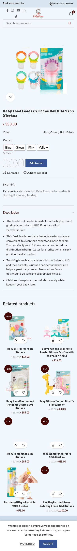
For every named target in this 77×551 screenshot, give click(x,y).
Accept (48, 543)
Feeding (32, 195)
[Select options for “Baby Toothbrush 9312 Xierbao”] (16, 445)
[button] (16, 340)
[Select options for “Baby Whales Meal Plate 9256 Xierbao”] (53, 445)
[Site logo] (38, 13)
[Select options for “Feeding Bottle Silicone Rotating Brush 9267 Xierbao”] (53, 494)
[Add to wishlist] (23, 340)
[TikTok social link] (16, 16)
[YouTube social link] (18, 10)
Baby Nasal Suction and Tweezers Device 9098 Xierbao (20, 405)
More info (27, 543)
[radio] (8, 147)
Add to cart (36, 163)
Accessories (26, 191)
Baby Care (42, 191)
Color (6, 140)
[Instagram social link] (12, 10)
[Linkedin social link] (24, 10)
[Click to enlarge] (10, 97)
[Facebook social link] (7, 10)
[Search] (70, 23)
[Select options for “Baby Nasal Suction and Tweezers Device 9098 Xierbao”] (16, 392)
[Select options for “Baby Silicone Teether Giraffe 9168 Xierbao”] (53, 392)
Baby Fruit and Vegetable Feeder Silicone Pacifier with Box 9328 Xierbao (57, 352)
